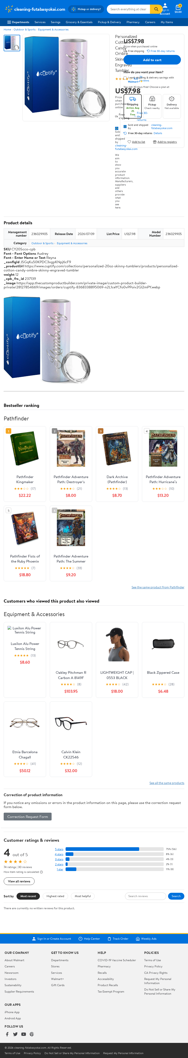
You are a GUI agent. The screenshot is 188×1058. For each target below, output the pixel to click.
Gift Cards (57, 985)
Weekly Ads (148, 939)
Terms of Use (152, 960)
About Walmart (14, 960)
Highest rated (55, 896)
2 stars (59, 864)
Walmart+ (57, 979)
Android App (13, 1018)
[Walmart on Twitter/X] (15, 1034)
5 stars (59, 849)
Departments (20, 22)
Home (7, 29)
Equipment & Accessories (53, 29)
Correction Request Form (27, 816)
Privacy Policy (153, 966)
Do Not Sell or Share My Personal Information (159, 991)
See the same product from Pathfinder (158, 587)
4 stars (59, 854)
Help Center (92, 939)
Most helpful (83, 896)
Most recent (28, 896)
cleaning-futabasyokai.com (161, 126)
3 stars (59, 859)
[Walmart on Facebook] (7, 1034)
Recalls (102, 973)
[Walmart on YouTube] (23, 1034)
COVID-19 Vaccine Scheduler (117, 960)
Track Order (120, 939)
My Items (167, 22)
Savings (55, 22)
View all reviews (19, 881)
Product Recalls (108, 985)
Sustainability (13, 985)
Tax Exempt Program (111, 991)
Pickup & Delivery (109, 22)
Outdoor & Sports (25, 29)
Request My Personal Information (157, 981)
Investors (10, 979)
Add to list (138, 142)
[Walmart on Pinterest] (31, 1034)
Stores (55, 966)
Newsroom (12, 973)
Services (40, 22)
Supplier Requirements (19, 991)
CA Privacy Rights (155, 973)
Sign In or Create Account (54, 939)
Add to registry (167, 142)
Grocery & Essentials (79, 22)
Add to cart (152, 59)
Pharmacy (133, 22)
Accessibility (106, 979)
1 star (60, 869)
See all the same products (166, 783)
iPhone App (12, 1012)
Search (176, 896)
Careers (150, 22)
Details (158, 133)
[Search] (156, 9)
